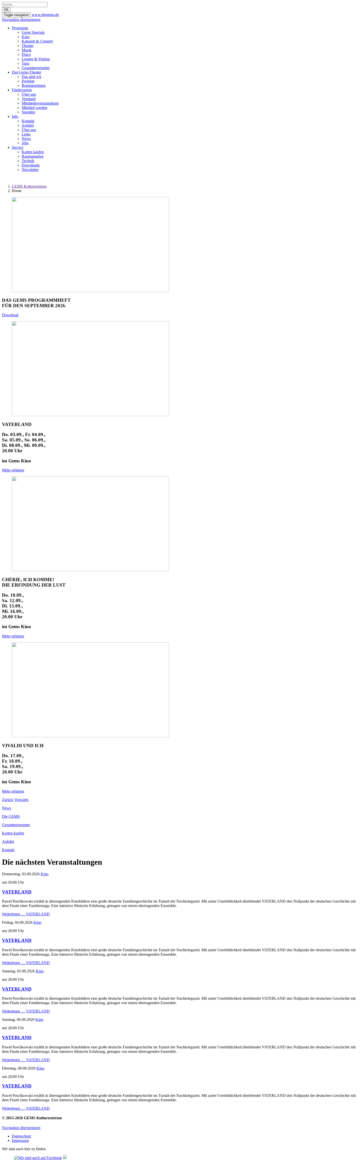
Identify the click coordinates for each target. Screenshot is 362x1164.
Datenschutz (21, 1136)
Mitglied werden (34, 108)
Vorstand (28, 99)
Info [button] (15, 116)
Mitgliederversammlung (40, 103)
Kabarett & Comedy (37, 41)
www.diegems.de (45, 15)
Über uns (29, 94)
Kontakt (28, 121)
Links (26, 134)
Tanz (25, 63)
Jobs (25, 143)
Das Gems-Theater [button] (26, 72)
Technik (28, 161)
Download (10, 315)
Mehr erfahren (13, 470)
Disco (26, 54)
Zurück (7, 800)
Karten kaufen (33, 152)
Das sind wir (31, 77)
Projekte (28, 81)
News (26, 138)
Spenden (28, 112)
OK (6, 10)
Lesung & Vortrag (36, 59)
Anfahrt (28, 125)
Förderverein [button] (22, 90)
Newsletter (30, 169)
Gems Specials (33, 32)
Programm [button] (20, 28)
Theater (27, 46)
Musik (27, 50)
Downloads (31, 165)
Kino (26, 37)
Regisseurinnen (34, 85)
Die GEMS (11, 816)
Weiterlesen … (26, 914)
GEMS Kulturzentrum (29, 186)
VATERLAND (17, 891)
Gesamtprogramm (35, 68)
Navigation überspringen (21, 19)
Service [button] (17, 147)
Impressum (20, 1140)
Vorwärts (21, 800)
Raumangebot (32, 156)
